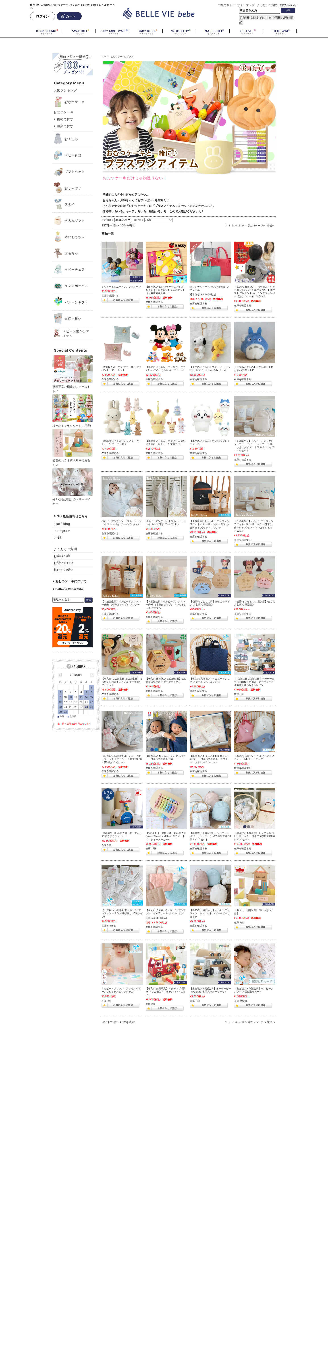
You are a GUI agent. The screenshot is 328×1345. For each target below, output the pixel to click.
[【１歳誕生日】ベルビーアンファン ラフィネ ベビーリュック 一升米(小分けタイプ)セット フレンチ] (210, 496)
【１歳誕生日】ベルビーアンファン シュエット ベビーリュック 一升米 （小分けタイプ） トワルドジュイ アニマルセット (254, 445)
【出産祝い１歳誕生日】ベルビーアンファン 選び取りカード (253, 990)
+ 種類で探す (64, 126)
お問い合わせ (288, 5)
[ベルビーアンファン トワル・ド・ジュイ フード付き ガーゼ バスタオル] (122, 496)
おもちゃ (71, 253)
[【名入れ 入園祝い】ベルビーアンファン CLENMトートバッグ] (254, 731)
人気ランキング (65, 90)
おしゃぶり (73, 188)
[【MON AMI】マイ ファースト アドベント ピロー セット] (122, 342)
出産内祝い (73, 318)
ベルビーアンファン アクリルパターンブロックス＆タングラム (121, 990)
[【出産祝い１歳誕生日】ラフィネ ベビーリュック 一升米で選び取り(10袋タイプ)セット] (254, 808)
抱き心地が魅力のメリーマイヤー (71, 501)
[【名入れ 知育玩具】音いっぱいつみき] (254, 885)
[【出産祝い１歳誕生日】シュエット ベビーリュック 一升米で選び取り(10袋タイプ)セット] (210, 808)
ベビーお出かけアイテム (76, 333)
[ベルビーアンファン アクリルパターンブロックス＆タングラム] (122, 964)
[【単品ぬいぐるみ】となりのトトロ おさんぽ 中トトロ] (254, 342)
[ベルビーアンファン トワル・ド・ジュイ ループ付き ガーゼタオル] (166, 496)
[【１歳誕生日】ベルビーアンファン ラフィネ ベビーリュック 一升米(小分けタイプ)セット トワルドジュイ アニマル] (254, 496)
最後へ (271, 225)
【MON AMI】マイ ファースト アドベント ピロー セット (121, 368)
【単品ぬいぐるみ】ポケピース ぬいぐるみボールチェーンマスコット (166, 442)
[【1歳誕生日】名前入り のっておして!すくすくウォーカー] (122, 808)
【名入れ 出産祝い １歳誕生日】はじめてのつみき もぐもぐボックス (166, 680)
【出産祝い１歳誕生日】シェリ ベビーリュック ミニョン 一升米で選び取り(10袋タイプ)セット (122, 759)
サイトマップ (246, 5)
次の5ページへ (257, 225)
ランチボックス (76, 286)
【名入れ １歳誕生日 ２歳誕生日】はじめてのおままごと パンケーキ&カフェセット (122, 682)
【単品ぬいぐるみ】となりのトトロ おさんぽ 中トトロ (253, 368)
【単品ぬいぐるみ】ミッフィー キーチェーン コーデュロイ (121, 442)
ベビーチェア (75, 269)
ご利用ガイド (226, 5)
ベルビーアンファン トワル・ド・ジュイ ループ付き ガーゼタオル (166, 523)
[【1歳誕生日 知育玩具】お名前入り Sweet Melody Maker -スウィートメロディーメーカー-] (166, 808)
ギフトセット (75, 171)
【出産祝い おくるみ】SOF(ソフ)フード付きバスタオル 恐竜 (165, 757)
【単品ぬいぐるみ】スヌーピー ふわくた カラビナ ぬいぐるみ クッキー (210, 368)
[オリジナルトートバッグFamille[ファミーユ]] (210, 262)
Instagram (62, 531)
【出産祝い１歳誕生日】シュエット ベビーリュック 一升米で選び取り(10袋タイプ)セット (210, 836)
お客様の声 (62, 556)
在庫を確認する (110, 295)
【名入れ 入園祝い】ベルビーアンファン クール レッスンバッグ (210, 680)
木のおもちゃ (75, 237)
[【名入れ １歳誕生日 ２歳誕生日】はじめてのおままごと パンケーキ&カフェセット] (122, 654)
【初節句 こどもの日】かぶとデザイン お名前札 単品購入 (210, 603)
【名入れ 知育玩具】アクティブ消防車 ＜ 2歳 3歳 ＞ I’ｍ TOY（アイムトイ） (166, 992)
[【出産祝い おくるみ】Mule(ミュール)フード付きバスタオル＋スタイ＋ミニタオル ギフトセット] (210, 731)
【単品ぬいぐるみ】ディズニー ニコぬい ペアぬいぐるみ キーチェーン (166, 368)
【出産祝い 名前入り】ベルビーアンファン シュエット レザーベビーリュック (210, 913)
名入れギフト (75, 220)
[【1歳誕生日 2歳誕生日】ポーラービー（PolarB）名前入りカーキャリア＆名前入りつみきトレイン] (254, 654)
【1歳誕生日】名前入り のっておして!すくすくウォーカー (122, 834)
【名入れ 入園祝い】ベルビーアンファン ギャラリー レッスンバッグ (166, 912)
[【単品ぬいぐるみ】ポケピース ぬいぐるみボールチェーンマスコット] (166, 416)
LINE (57, 537)
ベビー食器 (73, 155)
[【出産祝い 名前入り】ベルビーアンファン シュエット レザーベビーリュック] (210, 885)
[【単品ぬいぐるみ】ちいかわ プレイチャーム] (210, 416)
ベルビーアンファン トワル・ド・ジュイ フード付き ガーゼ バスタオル (121, 523)
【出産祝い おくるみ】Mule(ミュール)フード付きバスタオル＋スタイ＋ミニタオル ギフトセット (210, 759)
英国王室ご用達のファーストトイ (71, 389)
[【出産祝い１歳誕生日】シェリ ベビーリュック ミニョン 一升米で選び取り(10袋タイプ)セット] (122, 731)
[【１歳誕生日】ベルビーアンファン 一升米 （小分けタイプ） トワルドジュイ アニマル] (166, 577)
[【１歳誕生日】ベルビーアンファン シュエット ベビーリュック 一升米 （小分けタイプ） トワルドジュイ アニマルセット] (254, 416)
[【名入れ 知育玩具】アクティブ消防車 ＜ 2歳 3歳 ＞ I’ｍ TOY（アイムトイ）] (166, 964)
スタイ (70, 204)
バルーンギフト (76, 302)
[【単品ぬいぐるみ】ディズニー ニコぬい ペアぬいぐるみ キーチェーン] (166, 342)
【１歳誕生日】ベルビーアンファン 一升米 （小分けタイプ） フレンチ (121, 603)
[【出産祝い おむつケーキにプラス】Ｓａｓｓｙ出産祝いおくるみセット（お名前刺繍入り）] (166, 262)
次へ (244, 225)
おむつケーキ (75, 102)
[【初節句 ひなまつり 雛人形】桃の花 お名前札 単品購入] (254, 577)
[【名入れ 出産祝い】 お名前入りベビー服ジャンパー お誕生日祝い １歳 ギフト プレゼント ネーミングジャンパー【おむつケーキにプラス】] (254, 262)
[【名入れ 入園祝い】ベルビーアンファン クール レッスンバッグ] (210, 654)
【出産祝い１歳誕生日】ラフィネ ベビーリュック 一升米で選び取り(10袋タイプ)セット (254, 836)
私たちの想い (64, 570)
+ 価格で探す (64, 119)
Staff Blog (62, 524)
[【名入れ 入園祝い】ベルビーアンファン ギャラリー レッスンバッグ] (166, 885)
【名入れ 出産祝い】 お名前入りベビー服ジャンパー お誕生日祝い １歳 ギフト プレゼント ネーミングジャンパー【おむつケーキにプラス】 (254, 291)
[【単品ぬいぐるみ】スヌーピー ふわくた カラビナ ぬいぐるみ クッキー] (210, 342)
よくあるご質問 (267, 5)
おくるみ (71, 139)
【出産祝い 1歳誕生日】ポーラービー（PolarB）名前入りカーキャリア (210, 990)
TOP (104, 56)
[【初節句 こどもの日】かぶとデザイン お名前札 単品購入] (210, 577)
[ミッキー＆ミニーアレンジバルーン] (122, 262)
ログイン (42, 16)
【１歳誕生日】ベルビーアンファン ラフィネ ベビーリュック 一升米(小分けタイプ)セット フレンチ (209, 524)
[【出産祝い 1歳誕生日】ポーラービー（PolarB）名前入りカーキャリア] (210, 964)
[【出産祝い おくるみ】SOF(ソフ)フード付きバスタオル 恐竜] (166, 731)
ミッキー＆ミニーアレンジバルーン (121, 286)
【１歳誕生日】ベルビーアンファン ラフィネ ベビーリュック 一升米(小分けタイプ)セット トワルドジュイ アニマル (253, 526)
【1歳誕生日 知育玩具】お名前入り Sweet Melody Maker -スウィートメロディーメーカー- (166, 836)
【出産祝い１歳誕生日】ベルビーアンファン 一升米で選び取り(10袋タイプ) (122, 913)
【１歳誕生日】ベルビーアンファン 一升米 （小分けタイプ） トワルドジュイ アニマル (166, 604)
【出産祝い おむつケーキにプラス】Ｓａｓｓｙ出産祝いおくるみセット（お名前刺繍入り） (166, 290)
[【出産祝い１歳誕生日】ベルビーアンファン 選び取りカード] (254, 964)
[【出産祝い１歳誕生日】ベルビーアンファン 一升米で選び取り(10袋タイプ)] (122, 885)
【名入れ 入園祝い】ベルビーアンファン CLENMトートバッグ (254, 757)
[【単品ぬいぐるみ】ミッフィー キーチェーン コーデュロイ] (122, 416)
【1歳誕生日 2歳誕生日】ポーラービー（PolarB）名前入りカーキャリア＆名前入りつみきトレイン (254, 682)
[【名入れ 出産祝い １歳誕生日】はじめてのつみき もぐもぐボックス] (166, 654)
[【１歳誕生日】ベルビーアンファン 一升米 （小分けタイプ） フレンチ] (122, 577)
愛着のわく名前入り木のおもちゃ (71, 462)
